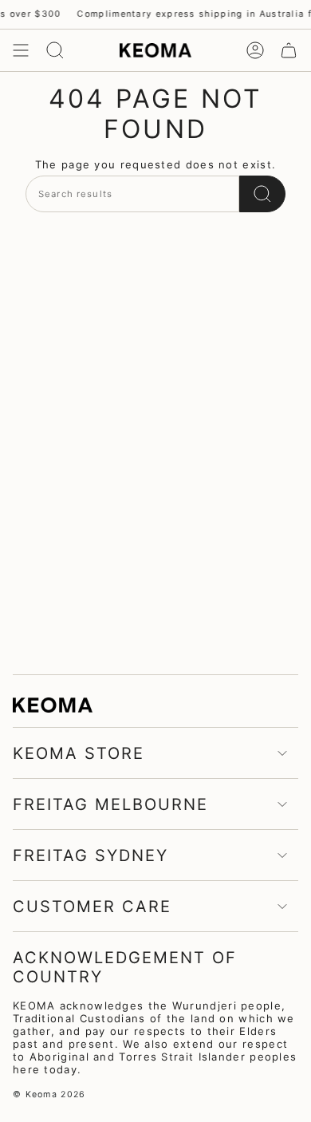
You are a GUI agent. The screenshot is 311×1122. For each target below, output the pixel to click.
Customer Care (92, 906)
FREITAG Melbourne (110, 804)
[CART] (288, 50)
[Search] (262, 194)
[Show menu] (21, 50)
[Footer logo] (53, 705)
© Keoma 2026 (49, 1094)
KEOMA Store (78, 753)
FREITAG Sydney (90, 855)
